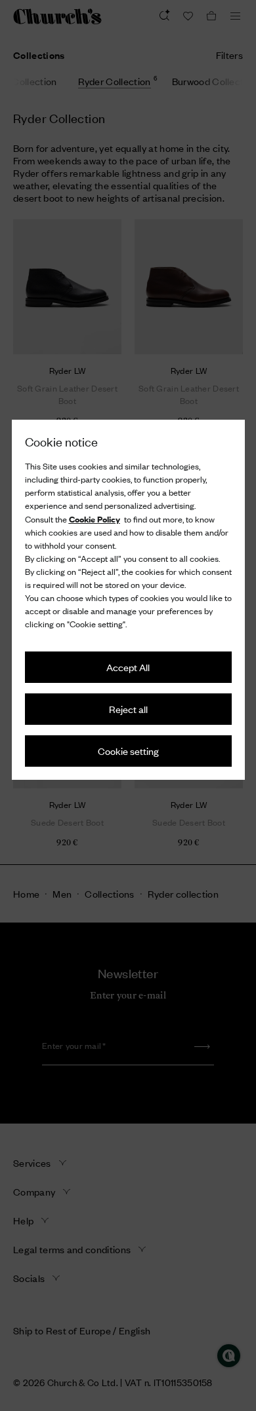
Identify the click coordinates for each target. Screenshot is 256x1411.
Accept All (128, 667)
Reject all (128, 709)
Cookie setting (128, 751)
